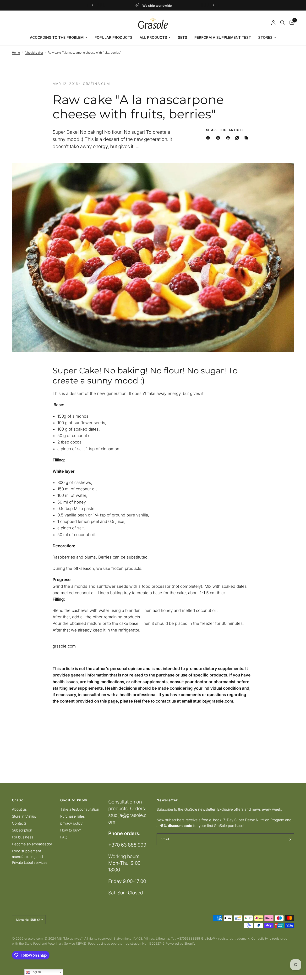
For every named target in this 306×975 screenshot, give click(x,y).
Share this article (225, 130)
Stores (265, 37)
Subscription (22, 830)
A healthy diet (34, 52)
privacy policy (71, 823)
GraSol (18, 800)
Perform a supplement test (222, 37)
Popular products (113, 37)
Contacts (19, 823)
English (35, 972)
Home (16, 52)
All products (153, 37)
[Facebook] (209, 138)
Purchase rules (72, 816)
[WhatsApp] (238, 138)
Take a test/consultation (79, 809)
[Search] (282, 22)
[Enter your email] (289, 839)
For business (22, 837)
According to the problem (57, 37)
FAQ (63, 837)
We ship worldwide (157, 5)
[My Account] (273, 22)
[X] (219, 138)
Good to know (73, 800)
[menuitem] (58, 37)
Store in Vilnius (24, 816)
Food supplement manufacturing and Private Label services (30, 857)
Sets (182, 37)
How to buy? (70, 830)
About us (19, 809)
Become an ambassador (32, 844)
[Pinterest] (229, 138)
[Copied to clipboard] (247, 138)
